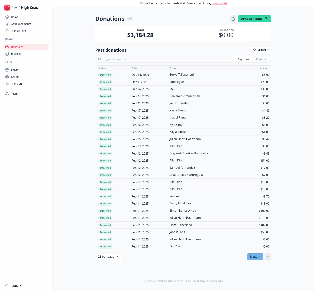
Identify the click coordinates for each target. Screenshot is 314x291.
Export (262, 49)
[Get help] (46, 286)
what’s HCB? (219, 3)
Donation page (251, 19)
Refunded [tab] (262, 59)
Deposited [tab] (244, 59)
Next (253, 257)
